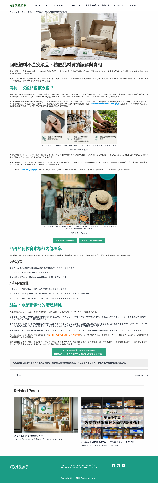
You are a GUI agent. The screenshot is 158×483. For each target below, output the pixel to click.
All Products (56, 5)
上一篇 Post (17, 375)
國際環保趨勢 (91, 5)
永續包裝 (37, 439)
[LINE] (118, 466)
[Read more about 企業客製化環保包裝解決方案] (46, 414)
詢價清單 (106, 5)
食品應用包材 (86, 445)
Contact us (118, 5)
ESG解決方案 (74, 5)
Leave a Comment (23, 439)
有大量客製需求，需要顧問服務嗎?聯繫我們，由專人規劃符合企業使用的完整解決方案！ (79, 352)
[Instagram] (123, 466)
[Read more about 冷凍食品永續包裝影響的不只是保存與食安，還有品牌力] (112, 417)
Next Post (141, 375)
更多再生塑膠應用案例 (92, 240)
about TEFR (41, 5)
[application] (64, 5)
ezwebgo (93, 478)
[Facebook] (113, 466)
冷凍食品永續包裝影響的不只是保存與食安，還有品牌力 (109, 442)
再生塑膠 (96, 445)
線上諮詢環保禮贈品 (65, 240)
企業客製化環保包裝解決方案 (28, 436)
